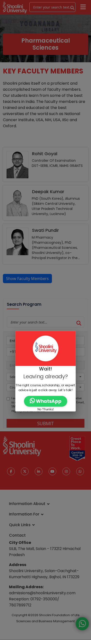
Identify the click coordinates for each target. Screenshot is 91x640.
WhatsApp (48, 401)
